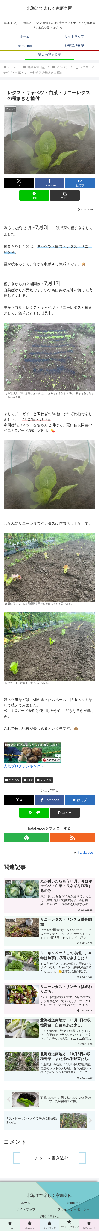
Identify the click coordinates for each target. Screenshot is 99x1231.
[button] (64, 195)
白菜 (30, 780)
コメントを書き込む (49, 1158)
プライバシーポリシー (73, 1209)
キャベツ (14, 780)
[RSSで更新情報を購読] (72, 837)
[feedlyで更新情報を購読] (26, 837)
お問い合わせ (49, 1216)
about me (73, 1203)
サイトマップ (25, 1209)
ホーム (26, 1203)
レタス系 (45, 780)
